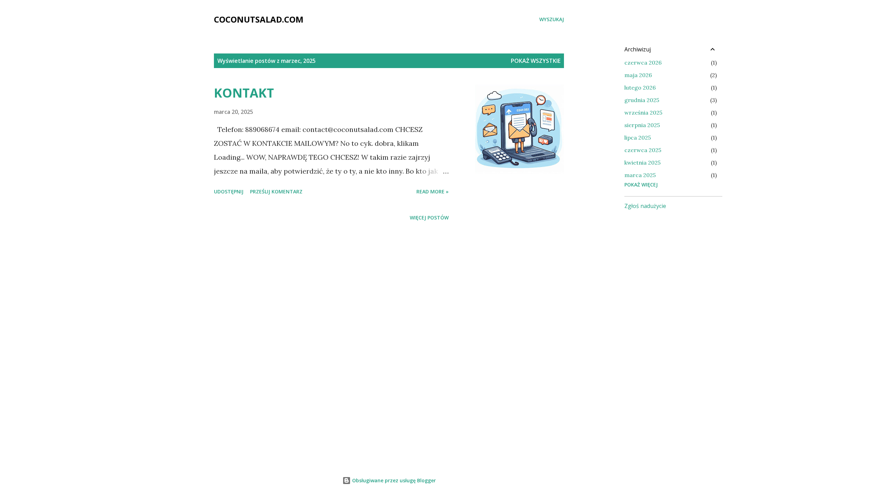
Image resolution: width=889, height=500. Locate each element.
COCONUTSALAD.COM (259, 19)
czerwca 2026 (643, 62)
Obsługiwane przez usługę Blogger (393, 480)
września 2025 (643, 112)
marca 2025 (640, 175)
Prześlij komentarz (276, 191)
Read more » (432, 191)
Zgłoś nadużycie (645, 206)
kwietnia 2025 (642, 162)
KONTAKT (244, 92)
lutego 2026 (640, 87)
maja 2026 (638, 75)
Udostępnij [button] (228, 191)
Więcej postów (429, 217)
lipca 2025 (637, 137)
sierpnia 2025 (642, 125)
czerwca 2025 (642, 150)
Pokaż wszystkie (535, 61)
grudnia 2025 (641, 100)
